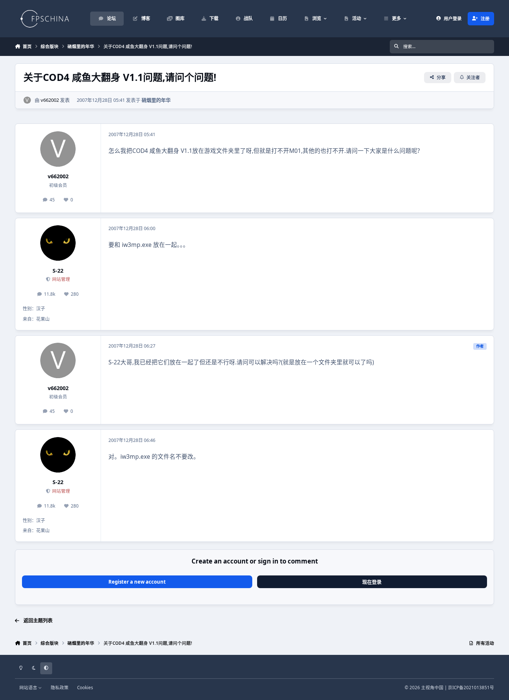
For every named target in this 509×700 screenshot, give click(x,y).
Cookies (85, 687)
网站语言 (28, 687)
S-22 (58, 270)
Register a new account (137, 581)
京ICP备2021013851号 (471, 687)
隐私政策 (60, 687)
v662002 (50, 100)
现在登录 (372, 581)
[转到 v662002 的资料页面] (27, 100)
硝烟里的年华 (156, 100)
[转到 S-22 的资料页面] (58, 243)
